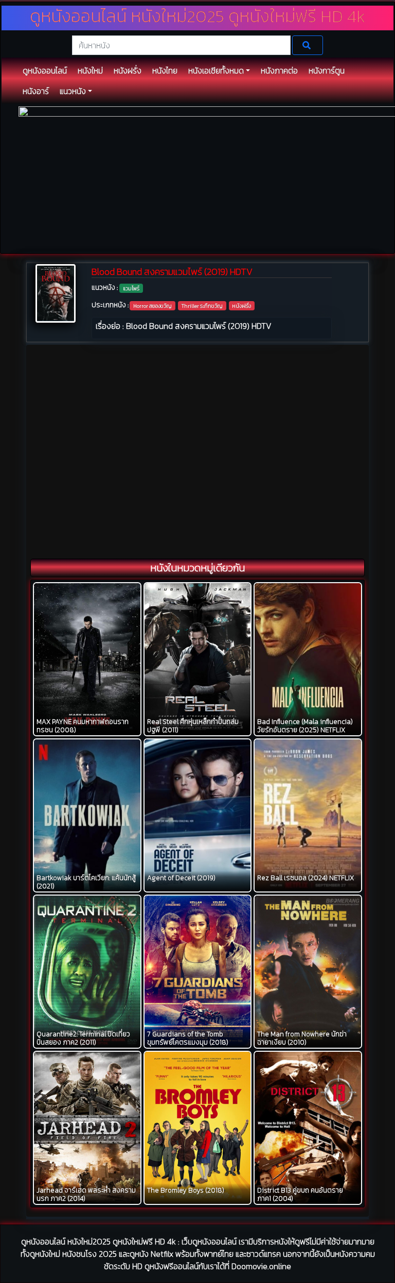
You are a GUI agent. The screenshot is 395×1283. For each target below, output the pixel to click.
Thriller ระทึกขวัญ (202, 306)
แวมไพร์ (131, 288)
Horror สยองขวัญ (152, 306)
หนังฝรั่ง (241, 306)
